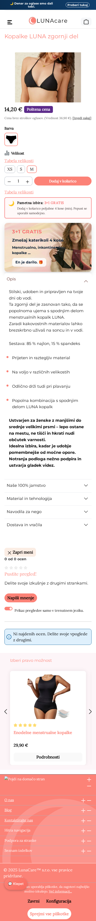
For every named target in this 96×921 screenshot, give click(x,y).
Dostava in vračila (24, 524)
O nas (9, 800)
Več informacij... (60, 891)
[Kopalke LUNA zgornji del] (48, 77)
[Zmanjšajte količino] (9, 181)
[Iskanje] (78, 21)
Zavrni (34, 901)
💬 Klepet (16, 884)
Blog (8, 810)
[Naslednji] (90, 711)
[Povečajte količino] (27, 181)
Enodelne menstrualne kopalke (43, 732)
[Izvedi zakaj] (82, 118)
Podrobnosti (48, 757)
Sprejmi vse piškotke (49, 913)
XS (9, 169)
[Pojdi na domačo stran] (48, 20)
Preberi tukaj (77, 5)
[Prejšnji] (5, 711)
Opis (11, 279)
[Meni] (9, 22)
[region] (48, 77)
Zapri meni (22, 552)
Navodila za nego (24, 511)
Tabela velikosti (18, 160)
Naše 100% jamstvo (26, 485)
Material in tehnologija (29, 498)
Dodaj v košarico (62, 181)
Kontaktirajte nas (18, 820)
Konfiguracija (58, 901)
